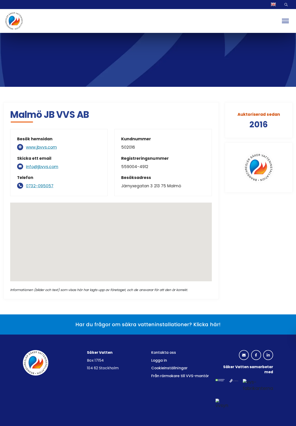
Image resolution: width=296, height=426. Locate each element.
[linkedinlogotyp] (268, 355)
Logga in (159, 360)
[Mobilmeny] (285, 21)
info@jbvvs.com (42, 166)
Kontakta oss (163, 352)
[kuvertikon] (244, 355)
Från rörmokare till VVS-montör (180, 375)
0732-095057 (39, 186)
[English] (274, 4)
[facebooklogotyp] (256, 355)
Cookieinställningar (169, 368)
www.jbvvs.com (41, 147)
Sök (287, 4)
